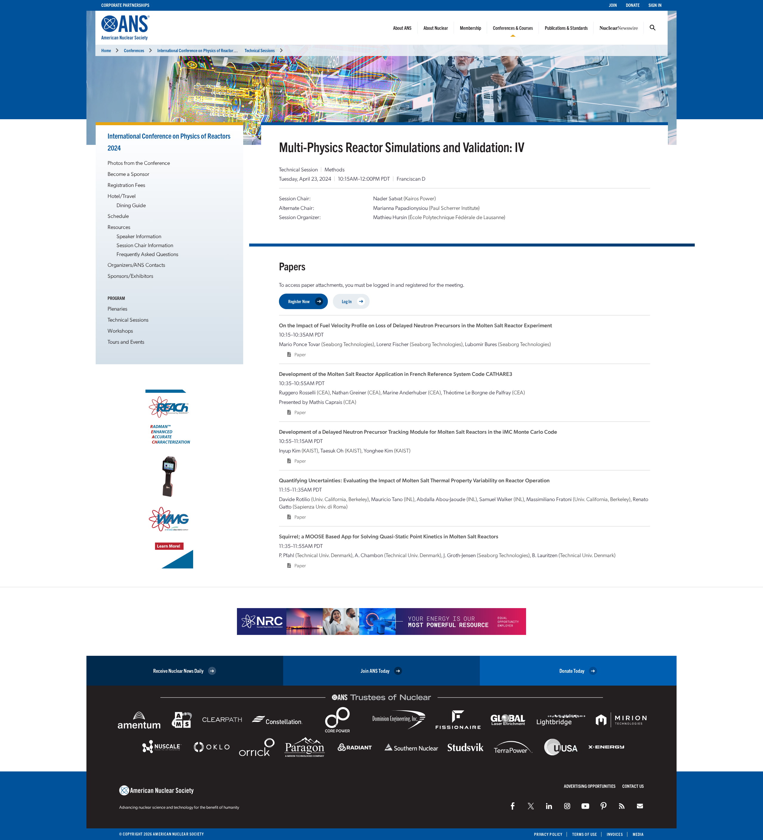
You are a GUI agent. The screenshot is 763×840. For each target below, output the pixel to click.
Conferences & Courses (513, 28)
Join (613, 5)
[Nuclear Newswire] (622, 806)
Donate (633, 5)
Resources (119, 226)
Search (653, 28)
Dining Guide (131, 205)
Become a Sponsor (128, 173)
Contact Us (633, 786)
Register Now (299, 301)
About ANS (402, 28)
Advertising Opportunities (589, 786)
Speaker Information (139, 236)
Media (638, 834)
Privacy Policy (548, 834)
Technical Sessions (260, 50)
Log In (347, 301)
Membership (470, 28)
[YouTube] (585, 806)
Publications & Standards (566, 28)
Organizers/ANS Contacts (136, 264)
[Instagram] (567, 806)
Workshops (120, 330)
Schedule (118, 215)
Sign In (655, 5)
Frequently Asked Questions (147, 253)
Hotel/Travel (122, 195)
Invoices (615, 834)
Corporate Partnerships (125, 5)
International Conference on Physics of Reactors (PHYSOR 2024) (209, 50)
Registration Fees (126, 184)
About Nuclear (436, 28)
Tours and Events (126, 341)
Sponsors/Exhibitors (130, 275)
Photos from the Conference (139, 162)
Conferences (134, 50)
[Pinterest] (603, 806)
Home (106, 50)
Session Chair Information (145, 244)
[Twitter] (531, 806)
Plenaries (117, 308)
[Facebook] (513, 806)
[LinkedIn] (549, 806)
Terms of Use (584, 834)
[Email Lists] (640, 806)
